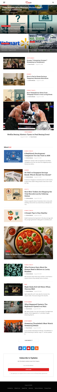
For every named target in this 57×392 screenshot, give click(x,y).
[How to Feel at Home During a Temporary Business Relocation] (14, 79)
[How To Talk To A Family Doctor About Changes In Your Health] (28, 24)
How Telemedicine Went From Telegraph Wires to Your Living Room (39, 93)
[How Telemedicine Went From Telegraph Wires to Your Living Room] (14, 95)
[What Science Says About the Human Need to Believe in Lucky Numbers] (13, 270)
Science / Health (6, 26)
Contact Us (10, 388)
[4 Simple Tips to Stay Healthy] (13, 216)
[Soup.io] (28, 2)
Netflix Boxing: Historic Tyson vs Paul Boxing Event (28, 134)
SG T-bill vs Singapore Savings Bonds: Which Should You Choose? (37, 174)
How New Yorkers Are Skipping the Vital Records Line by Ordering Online (38, 194)
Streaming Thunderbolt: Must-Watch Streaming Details (38, 324)
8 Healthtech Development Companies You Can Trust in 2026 (37, 154)
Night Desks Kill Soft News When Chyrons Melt (37, 288)
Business (29, 74)
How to (32, 41)
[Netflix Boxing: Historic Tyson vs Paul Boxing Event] (28, 116)
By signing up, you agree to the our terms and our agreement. (29, 373)
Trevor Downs (4, 50)
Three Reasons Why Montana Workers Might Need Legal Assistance (22, 8)
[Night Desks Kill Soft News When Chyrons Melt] (13, 289)
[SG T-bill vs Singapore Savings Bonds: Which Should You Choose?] (13, 175)
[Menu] (4, 2)
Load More (28, 340)
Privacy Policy (38, 373)
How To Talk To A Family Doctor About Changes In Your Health (22, 29)
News (25, 284)
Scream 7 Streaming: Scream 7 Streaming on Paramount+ (37, 61)
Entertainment (5, 43)
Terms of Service (39, 388)
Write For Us (17, 388)
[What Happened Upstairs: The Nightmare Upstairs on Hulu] (13, 307)
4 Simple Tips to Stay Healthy (35, 213)
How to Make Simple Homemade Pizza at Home (27, 254)
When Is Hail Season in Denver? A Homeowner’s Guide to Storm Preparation (41, 46)
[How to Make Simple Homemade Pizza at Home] (28, 242)
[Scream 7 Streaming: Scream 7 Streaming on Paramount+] (14, 63)
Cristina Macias (5, 12)
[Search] (53, 2)
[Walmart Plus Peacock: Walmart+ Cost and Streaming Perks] (14, 43)
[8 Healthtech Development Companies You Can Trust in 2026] (13, 156)
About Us (31, 388)
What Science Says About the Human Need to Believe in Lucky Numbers (37, 269)
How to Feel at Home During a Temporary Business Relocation (37, 77)
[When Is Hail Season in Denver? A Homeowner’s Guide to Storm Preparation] (43, 43)
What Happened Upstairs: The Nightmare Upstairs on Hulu (35, 305)
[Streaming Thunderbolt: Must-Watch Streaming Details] (13, 326)
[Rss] (37, 348)
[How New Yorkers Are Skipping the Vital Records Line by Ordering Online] (13, 194)
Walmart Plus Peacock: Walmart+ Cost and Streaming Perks (12, 47)
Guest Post (24, 388)
